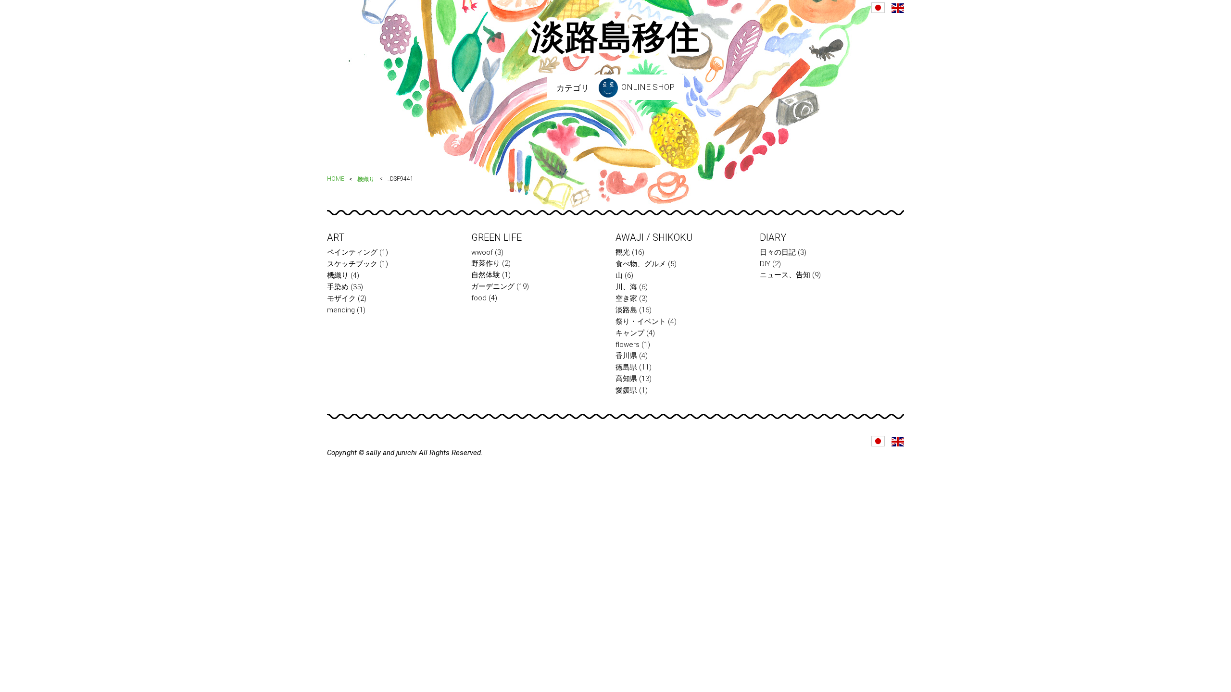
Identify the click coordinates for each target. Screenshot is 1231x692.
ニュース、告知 (785, 275)
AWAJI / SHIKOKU (654, 237)
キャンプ (630, 333)
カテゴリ (572, 88)
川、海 (626, 287)
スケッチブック (352, 264)
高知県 (626, 378)
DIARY (773, 237)
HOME (335, 178)
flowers (628, 344)
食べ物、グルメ (641, 264)
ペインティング (352, 252)
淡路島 (626, 310)
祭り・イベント (641, 321)
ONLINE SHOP (647, 87)
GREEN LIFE (496, 237)
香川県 (626, 355)
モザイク (341, 298)
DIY (765, 264)
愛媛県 (626, 390)
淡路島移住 (615, 37)
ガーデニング (493, 286)
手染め (338, 287)
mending (341, 310)
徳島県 (626, 367)
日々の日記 (778, 252)
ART (336, 237)
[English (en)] (898, 8)
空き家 (626, 298)
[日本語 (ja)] (878, 7)
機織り (366, 179)
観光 (623, 252)
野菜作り (485, 263)
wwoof (482, 252)
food (479, 298)
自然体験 (485, 275)
